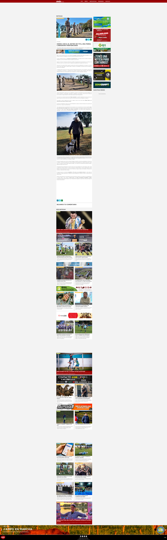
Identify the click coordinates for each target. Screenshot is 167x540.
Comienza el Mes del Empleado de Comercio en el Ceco (64, 281)
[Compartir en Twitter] (89, 39)
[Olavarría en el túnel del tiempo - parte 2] (65, 390)
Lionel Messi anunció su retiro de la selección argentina (72, 229)
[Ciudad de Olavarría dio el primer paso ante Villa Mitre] (65, 469)
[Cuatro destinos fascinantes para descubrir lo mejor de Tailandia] (65, 298)
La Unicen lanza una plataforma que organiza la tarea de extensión (83, 281)
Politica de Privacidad (87, 539)
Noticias (93, 1)
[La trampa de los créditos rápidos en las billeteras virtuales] (65, 449)
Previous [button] (1, 530)
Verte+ (86, 1)
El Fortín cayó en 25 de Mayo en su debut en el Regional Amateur (64, 334)
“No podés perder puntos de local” (83, 424)
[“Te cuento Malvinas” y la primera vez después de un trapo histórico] (65, 488)
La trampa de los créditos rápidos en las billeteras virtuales (64, 457)
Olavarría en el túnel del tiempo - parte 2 (64, 398)
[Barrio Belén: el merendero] (83, 390)
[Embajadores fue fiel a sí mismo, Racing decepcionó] (74, 362)
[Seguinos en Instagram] (86, 536)
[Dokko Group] (146, 537)
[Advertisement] (74, 9)
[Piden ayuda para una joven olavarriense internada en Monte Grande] (74, 511)
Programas (101, 1)
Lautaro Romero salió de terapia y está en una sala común (83, 477)
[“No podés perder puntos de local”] (83, 417)
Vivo (82, 1)
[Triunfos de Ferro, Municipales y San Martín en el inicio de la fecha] (65, 249)
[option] (83, 530)
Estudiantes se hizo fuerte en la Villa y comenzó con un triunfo (82, 334)
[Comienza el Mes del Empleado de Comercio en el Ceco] (65, 273)
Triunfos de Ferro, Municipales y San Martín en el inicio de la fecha (64, 257)
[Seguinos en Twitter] (84, 536)
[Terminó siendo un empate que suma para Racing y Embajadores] (83, 249)
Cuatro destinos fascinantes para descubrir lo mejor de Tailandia (64, 306)
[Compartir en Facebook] (86, 39)
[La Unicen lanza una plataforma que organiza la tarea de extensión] (83, 273)
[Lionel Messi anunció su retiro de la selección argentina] (74, 220)
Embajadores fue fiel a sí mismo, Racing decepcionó (71, 371)
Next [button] (165, 530)
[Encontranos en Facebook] (82, 536)
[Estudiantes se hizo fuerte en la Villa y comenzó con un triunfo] (83, 326)
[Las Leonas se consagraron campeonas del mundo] (83, 488)
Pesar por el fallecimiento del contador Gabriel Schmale (82, 306)
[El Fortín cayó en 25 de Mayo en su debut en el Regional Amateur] (65, 326)
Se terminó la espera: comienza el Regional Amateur (82, 457)
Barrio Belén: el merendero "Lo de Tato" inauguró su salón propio (82, 398)
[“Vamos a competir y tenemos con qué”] (65, 417)
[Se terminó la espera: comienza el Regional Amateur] (83, 449)
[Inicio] (60, 1)
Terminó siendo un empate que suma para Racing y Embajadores (83, 257)
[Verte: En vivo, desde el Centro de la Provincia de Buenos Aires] (21, 537)
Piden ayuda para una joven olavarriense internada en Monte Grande (74, 521)
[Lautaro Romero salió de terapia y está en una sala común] (83, 469)
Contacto (107, 1)
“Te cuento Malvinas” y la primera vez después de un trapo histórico (64, 496)
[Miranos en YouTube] (80, 536)
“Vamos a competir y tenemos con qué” (64, 425)
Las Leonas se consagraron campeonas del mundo (81, 496)
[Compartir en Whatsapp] (91, 39)
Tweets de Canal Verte (102, 93)
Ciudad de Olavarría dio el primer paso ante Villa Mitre (64, 477)
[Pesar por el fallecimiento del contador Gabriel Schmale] (83, 298)
